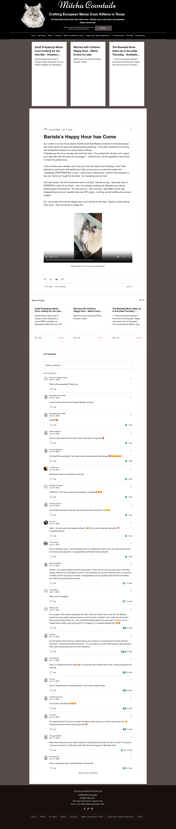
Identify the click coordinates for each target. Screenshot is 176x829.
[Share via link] (62, 279)
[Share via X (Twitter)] (51, 279)
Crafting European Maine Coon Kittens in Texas (87, 14)
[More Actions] (130, 378)
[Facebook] (84, 809)
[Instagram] (92, 809)
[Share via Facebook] (45, 279)
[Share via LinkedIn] (56, 279)
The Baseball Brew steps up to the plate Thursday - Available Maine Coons (126, 309)
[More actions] (130, 129)
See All (141, 300)
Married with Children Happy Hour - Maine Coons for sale (87, 309)
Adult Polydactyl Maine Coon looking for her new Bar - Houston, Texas (48, 309)
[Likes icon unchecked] (51, 389)
